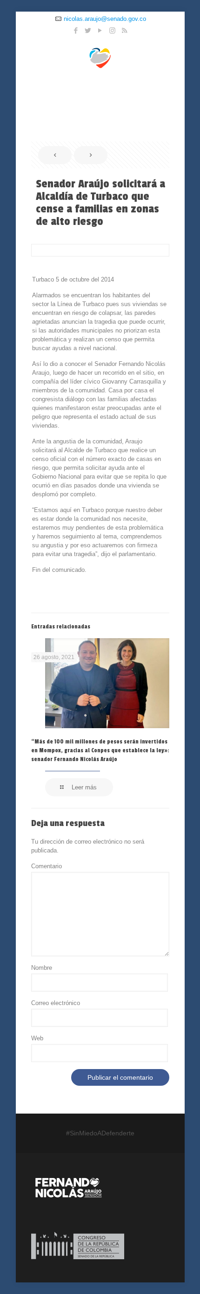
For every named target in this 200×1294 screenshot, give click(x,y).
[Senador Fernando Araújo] (100, 56)
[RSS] (124, 30)
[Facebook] (76, 30)
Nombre (41, 967)
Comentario (46, 866)
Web (37, 1038)
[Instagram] (112, 30)
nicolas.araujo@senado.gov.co (105, 18)
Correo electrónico (55, 1002)
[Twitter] (88, 30)
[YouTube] (100, 30)
